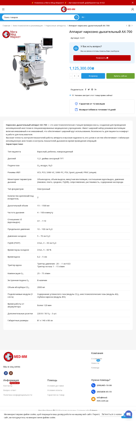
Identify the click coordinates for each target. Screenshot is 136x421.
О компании (96, 358)
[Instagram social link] (11, 373)
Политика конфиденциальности (17, 395)
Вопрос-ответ (9, 390)
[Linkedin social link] (95, 89)
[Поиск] (76, 17)
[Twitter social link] (88, 89)
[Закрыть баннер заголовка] (132, 2)
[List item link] (103, 385)
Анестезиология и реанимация (28, 25)
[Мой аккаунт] (132, 9)
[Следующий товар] (132, 25)
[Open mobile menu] (3, 9)
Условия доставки (55, 385)
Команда (95, 367)
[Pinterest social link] (92, 89)
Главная (7, 25)
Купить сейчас (120, 76)
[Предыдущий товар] (126, 25)
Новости (95, 362)
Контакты (11, 385)
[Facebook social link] (85, 89)
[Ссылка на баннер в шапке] (64, 2)
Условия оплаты (54, 390)
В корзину (93, 76)
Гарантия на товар (55, 395)
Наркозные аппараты (55, 25)
